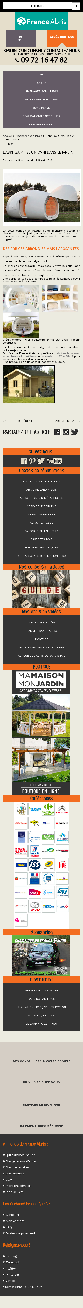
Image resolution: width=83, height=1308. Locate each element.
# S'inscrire (11, 1215)
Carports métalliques (41, 530)
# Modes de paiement (19, 1233)
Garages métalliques (41, 547)
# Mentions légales (17, 1186)
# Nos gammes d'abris (19, 1161)
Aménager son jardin (41, 91)
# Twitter (9, 1268)
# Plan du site (13, 1192)
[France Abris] (41, 21)
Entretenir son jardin (41, 99)
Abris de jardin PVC (41, 506)
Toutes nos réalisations (41, 481)
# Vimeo (9, 1281)
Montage (41, 639)
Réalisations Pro (41, 124)
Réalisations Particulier (41, 116)
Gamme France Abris (41, 630)
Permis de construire (41, 990)
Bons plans (41, 107)
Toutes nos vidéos (41, 622)
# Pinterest (11, 1274)
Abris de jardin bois (41, 489)
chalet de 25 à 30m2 (59, 356)
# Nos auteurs (13, 1173)
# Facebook (11, 1262)
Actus (41, 82)
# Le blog (10, 1256)
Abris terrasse (41, 522)
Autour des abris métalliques (41, 647)
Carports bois (41, 539)
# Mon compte (14, 1221)
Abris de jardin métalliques (41, 497)
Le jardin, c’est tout (41, 1023)
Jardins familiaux (41, 998)
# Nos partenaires (16, 1167)
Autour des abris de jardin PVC (41, 655)
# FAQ (7, 1227)
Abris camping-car (41, 514)
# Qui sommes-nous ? (19, 1155)
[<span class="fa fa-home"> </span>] (41, 75)
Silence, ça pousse (41, 1015)
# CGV (7, 1179)
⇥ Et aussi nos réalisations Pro (41, 555)
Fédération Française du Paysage (41, 1007)
